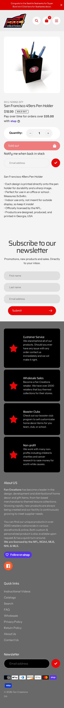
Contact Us (11, 640)
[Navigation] (56, 21)
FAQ (7, 609)
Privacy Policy (13, 621)
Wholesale (11, 615)
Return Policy (13, 628)
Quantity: (15, 133)
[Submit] (55, 663)
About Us (10, 634)
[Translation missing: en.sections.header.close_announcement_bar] (61, 5)
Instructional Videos (17, 591)
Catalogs (10, 597)
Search (8, 603)
